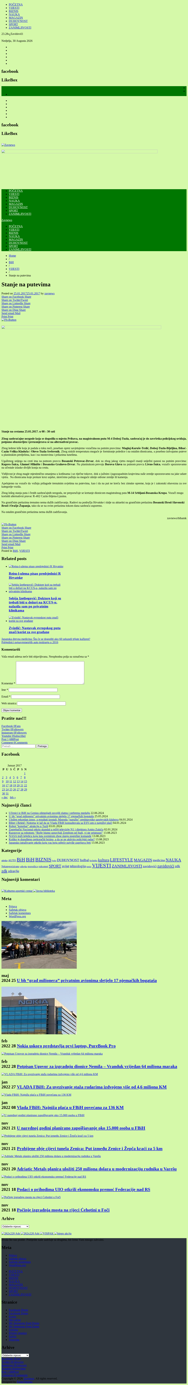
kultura (103, 860)
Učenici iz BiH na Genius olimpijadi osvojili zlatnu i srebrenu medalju (49, 813)
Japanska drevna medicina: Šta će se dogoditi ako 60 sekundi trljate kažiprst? (45, 639)
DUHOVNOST (18, 21)
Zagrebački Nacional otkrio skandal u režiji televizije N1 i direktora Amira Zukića (56, 829)
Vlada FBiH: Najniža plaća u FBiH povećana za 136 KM (70, 1107)
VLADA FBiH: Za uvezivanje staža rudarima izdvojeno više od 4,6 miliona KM (92, 1087)
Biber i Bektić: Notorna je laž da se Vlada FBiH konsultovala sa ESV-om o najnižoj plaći (60, 822)
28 (21, 789)
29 (25, 789)
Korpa (12, 1316)
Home (12, 255)
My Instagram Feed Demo (24, 1323)
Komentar (8, 683)
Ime (4, 689)
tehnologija (78, 866)
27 (18, 789)
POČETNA (16, 4)
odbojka (23, 866)
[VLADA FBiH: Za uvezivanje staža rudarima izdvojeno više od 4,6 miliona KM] (49, 1074)
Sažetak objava (17, 909)
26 (14, 789)
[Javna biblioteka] (44, 890)
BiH (11, 262)
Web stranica (8, 703)
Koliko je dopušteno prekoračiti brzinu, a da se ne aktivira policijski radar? (52, 839)
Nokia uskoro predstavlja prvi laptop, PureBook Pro (66, 1045)
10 (7, 781)
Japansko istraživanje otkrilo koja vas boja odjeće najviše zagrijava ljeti (50, 842)
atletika (4, 860)
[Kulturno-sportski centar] (17, 890)
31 (7, 793)
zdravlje (13, 871)
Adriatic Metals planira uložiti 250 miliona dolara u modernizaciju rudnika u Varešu (97, 1168)
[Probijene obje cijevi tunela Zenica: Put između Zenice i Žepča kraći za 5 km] (47, 1135)
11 (10, 781)
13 (18, 781)
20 (18, 785)
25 (10, 789)
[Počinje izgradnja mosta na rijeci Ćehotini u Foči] (31, 1197)
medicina (159, 860)
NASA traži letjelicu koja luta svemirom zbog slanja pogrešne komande (50, 836)
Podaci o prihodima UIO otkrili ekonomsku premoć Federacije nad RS (83, 1189)
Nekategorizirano (10, 866)
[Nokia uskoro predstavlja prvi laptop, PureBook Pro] (39, 1033)
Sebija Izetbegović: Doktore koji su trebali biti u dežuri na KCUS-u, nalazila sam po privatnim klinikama (35, 604)
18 (10, 785)
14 (21, 781)
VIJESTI (14, 7)
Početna (13, 1329)
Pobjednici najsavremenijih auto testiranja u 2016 (29, 642)
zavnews (49, 293)
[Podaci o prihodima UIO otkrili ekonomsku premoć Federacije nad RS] (43, 1176)
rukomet (43, 866)
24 (7, 789)
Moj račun (15, 1319)
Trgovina (14, 1339)
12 (14, 781)
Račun (12, 1336)
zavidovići (150, 866)
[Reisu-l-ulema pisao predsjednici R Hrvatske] (36, 566)
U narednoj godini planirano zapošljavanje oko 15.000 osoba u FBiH (81, 1128)
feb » (13, 797)
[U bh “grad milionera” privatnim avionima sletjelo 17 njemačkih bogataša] (39, 967)
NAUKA (14, 14)
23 (3, 789)
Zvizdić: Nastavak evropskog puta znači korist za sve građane (35, 630)
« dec (4, 797)
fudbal (84, 860)
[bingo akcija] (62, 1233)
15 (25, 781)
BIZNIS (13, 11)
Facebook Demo (18, 1309)
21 (21, 785)
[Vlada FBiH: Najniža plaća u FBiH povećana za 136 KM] (36, 1094)
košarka (93, 860)
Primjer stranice (18, 1333)
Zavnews (6, 220)
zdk (177, 866)
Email (5, 696)
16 (3, 785)
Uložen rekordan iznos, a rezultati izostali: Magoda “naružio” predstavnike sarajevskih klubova (64, 819)
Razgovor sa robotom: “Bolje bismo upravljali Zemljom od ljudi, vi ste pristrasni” (56, 832)
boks (54, 861)
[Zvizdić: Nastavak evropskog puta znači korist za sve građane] (36, 620)
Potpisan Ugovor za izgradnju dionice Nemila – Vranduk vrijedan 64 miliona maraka (97, 1066)
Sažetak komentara (20, 913)
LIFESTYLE (121, 859)
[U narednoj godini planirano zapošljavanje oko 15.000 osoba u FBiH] (42, 1115)
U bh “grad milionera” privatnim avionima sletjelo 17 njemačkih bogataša (51, 816)
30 (3, 793)
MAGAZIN (16, 17)
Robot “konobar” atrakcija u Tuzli (28, 826)
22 (25, 785)
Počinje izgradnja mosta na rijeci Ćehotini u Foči (63, 1210)
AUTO (12, 860)
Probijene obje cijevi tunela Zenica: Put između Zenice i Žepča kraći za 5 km (89, 1148)
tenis (88, 866)
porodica (33, 866)
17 (7, 785)
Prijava (13, 906)
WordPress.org (17, 916)
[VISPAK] (47, 1233)
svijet (65, 866)
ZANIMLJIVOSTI (20, 27)
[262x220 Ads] (11, 1233)
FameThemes (24, 1381)
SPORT (13, 24)
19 (14, 785)
